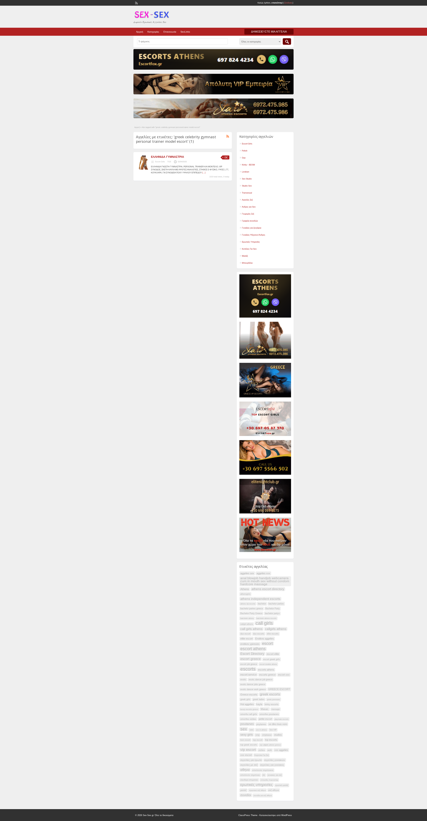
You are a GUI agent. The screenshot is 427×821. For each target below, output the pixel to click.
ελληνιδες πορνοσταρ (269, 780)
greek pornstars (273, 699)
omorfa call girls (248, 714)
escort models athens (268, 664)
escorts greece (267, 674)
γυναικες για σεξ (275, 775)
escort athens (253, 649)
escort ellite (273, 654)
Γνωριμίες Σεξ (248, 214)
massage (275, 709)
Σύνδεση (288, 3)
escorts (248, 669)
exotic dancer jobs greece (252, 684)
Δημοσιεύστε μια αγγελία (269, 31)
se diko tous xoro (278, 724)
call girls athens (251, 629)
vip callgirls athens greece (270, 745)
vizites (261, 750)
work (269, 750)
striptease (267, 735)
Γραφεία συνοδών (250, 221)
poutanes (247, 724)
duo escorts (258, 634)
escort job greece (248, 664)
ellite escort (246, 638)
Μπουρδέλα (247, 263)
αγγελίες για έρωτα (251, 760)
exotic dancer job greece (260, 679)
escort (267, 644)
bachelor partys (272, 613)
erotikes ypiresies (250, 644)
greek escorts (270, 694)
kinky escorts (271, 704)
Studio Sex (247, 186)
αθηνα (245, 770)
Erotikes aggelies (264, 638)
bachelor (262, 604)
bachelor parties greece (251, 608)
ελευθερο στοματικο (249, 780)
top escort (258, 740)
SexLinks (185, 31)
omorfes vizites (248, 719)
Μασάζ (245, 256)
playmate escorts (282, 719)
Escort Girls (160, 162)
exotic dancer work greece (253, 689)
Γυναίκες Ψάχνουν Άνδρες (253, 235)
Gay (244, 158)
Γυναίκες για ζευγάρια (251, 228)
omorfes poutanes (269, 714)
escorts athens (266, 669)
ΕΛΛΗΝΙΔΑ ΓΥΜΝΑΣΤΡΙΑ (167, 156)
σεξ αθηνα (273, 790)
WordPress (286, 815)
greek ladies (259, 699)
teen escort (245, 740)
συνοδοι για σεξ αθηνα (263, 795)
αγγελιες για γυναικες (272, 765)
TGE (169, 162)
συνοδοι (245, 795)
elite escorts (273, 634)
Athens (244, 589)
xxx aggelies (281, 750)
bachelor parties (276, 604)
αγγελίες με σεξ (249, 765)
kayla (259, 704)
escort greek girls (271, 659)
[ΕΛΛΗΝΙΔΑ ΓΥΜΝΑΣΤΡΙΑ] (143, 169)
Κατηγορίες (153, 31)
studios (278, 735)
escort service (248, 674)
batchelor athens (247, 618)
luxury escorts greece (249, 709)
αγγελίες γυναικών (274, 760)
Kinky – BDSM (248, 165)
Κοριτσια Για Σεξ (261, 755)
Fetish (244, 151)
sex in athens (261, 730)
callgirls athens (275, 629)
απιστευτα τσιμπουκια (262, 770)
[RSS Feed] (136, 2)
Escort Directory (252, 654)
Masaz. (265, 709)
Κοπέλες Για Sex (249, 249)
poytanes (261, 724)
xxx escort (246, 755)
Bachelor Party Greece (251, 613)
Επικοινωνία (169, 31)
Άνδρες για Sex (249, 207)
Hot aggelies (247, 704)
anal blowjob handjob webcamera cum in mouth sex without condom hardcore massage (264, 581)
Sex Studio (247, 179)
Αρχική (139, 31)
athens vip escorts (247, 604)
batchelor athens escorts (266, 618)
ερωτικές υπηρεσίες (256, 785)
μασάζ (243, 790)
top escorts (271, 739)
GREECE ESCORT (279, 689)
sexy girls (246, 734)
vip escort (248, 750)
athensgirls (245, 594)
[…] (203, 172)
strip (257, 735)
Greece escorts (248, 694)
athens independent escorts (260, 599)
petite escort (265, 719)
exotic (243, 679)
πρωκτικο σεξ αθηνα (257, 790)
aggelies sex (247, 573)
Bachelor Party (272, 608)
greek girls (245, 699)
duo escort (245, 634)
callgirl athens (246, 624)
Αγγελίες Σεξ (247, 200)
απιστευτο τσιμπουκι (250, 775)
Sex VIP (273, 730)
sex (243, 729)
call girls (264, 623)
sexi (252, 730)
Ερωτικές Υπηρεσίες (251, 242)
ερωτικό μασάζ (281, 785)
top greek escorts (248, 745)
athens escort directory (268, 589)
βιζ (264, 775)
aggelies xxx (263, 573)
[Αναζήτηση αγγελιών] (287, 41)
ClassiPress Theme (247, 815)
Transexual (247, 193)
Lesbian (245, 172)
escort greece (250, 659)
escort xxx (284, 674)
